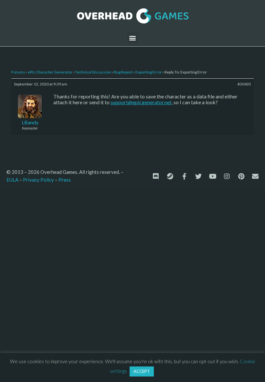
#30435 (244, 84)
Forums (18, 72)
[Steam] (170, 176)
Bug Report (123, 72)
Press (64, 179)
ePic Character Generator (50, 72)
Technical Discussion (93, 72)
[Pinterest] (241, 176)
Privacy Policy (38, 180)
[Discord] (156, 176)
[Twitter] (198, 176)
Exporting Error (148, 72)
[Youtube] (212, 176)
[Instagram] (227, 176)
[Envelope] (255, 176)
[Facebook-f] (184, 176)
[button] (132, 37)
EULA (12, 180)
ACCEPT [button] (141, 371)
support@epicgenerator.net (141, 102)
